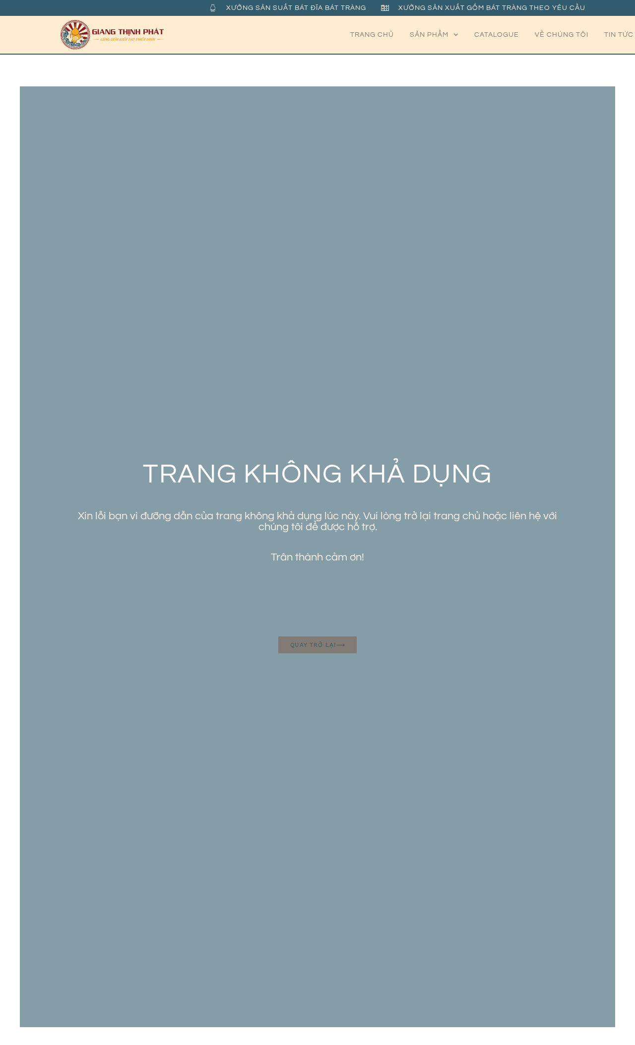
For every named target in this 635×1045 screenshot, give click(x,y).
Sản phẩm (429, 34)
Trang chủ (372, 34)
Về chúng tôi (561, 34)
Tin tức (619, 34)
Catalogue (496, 34)
